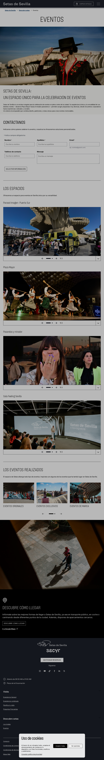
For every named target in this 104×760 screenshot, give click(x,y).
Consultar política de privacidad (31, 754)
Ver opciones (75, 746)
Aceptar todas (60, 746)
